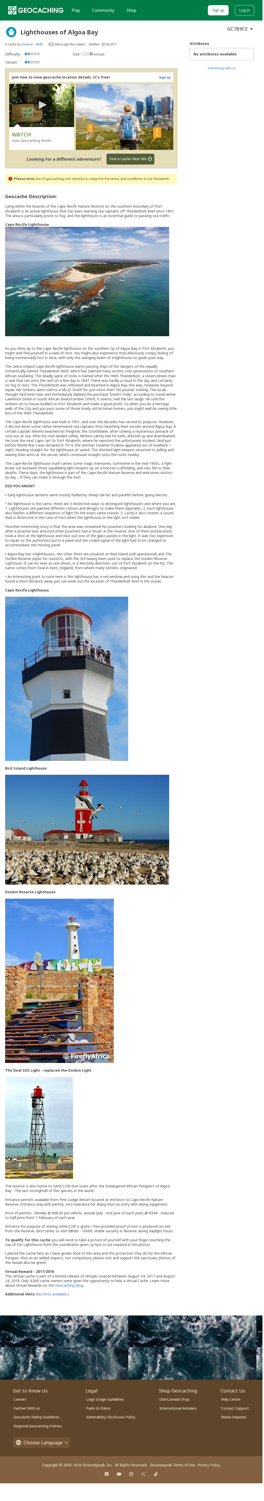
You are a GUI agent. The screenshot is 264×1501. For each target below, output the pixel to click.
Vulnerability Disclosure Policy (110, 1417)
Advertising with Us (222, 68)
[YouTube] (119, 1474)
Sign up (218, 10)
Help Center (231, 1399)
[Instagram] (131, 1474)
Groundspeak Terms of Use (172, 1465)
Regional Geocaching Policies (38, 1425)
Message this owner (70, 44)
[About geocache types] (11, 32)
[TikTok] (156, 1474)
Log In (244, 10)
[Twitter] (143, 1474)
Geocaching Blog (69, 1285)
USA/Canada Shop (174, 1399)
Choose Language (43, 1442)
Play (76, 10)
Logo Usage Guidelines (105, 1399)
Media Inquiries (233, 1417)
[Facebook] (107, 1474)
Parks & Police (98, 1408)
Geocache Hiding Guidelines (36, 1417)
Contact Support (235, 1408)
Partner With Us (27, 1408)
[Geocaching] (36, 10)
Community (103, 10)
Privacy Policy (208, 1465)
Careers (20, 1399)
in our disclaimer (156, 179)
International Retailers (178, 1408)
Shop (131, 10)
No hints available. (52, 1294)
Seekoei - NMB (32, 44)
